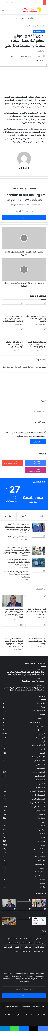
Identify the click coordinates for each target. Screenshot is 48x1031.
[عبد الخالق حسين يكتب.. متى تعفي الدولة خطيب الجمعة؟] (35, 630)
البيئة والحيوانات (34, 722)
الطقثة (17, 947)
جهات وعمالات (32, 26)
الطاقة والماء (40, 780)
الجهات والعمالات (27, 943)
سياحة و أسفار (39, 849)
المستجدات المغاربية (37, 803)
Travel (40, 730)
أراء (43, 741)
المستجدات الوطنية (38, 807)
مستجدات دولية (39, 876)
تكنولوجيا (41, 818)
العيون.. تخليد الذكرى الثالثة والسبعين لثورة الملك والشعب (36, 319)
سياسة (42, 853)
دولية (43, 837)
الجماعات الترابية (39, 772)
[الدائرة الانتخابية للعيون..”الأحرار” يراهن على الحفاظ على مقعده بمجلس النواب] (39, 921)
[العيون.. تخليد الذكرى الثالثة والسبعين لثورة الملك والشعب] (35, 308)
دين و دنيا (41, 841)
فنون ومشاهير (40, 864)
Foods (40, 718)
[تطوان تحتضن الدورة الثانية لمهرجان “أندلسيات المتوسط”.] (39, 903)
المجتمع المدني (39, 787)
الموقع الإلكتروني (40, 422)
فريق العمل (28, 1014)
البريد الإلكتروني (40, 411)
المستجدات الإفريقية (37, 791)
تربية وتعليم (40, 814)
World (42, 715)
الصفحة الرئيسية (39, 1014)
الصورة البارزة (27, 947)
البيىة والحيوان (40, 768)
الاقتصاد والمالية (39, 761)
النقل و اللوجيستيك (39, 951)
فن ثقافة (41, 860)
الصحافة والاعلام (40, 947)
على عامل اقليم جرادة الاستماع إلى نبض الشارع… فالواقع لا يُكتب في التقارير (13, 319)
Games (40, 726)
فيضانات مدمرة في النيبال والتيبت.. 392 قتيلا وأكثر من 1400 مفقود (36, 612)
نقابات (42, 883)
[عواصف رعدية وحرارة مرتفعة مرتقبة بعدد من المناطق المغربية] (9, 912)
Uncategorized (39, 711)
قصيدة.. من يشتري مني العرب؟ (19, 536)
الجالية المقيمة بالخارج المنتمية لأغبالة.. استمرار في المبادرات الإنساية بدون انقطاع (18, 562)
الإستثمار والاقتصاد (38, 757)
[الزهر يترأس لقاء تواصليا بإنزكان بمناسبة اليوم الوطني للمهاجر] (12, 334)
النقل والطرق (40, 810)
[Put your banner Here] (24, 18)
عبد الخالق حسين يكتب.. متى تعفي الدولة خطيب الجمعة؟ (37, 641)
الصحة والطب (40, 776)
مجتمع (42, 868)
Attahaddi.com (38, 1007)
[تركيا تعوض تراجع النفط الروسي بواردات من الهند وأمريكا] (9, 921)
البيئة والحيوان (40, 764)
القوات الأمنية (8, 947)
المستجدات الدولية (38, 795)
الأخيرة (24, 516)
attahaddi (39, 56)
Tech (43, 707)
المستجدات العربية (38, 799)
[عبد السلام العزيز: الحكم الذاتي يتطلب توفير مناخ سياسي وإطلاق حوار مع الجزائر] (12, 601)
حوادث (42, 833)
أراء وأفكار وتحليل (38, 745)
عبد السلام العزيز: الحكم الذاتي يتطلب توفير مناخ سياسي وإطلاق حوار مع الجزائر (14, 613)
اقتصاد (42, 753)
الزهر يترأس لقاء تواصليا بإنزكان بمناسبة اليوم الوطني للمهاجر (14, 344)
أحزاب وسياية (40, 738)
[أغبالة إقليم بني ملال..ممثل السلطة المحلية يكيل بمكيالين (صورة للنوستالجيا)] (38, 574)
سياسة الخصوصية (9, 1014)
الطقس (42, 784)
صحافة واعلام (40, 856)
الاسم (43, 401)
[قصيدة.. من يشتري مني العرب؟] (38, 539)
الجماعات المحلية (25, 939)
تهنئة (43, 822)
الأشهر (40, 516)
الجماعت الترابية (12, 939)
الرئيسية (41, 26)
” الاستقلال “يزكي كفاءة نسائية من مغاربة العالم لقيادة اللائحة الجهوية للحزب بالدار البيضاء (14, 642)
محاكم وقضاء (40, 872)
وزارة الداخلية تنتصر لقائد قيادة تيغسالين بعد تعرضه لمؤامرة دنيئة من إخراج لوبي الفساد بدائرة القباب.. (17, 527)
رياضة (42, 845)
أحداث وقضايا (40, 734)
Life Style (41, 703)
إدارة (43, 749)
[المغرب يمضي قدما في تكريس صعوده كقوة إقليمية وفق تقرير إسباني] (24, 921)
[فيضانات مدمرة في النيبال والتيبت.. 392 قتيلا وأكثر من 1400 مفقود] (35, 601)
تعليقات (8, 516)
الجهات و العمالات (12, 943)
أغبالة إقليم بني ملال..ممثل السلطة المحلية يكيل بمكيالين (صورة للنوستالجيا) (17, 574)
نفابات (42, 879)
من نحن (19, 1014)
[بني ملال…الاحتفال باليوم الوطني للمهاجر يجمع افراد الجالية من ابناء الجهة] (35, 334)
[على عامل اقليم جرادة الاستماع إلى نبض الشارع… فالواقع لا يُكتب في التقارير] (12, 308)
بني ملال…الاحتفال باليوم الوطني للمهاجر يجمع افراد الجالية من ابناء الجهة (36, 344)
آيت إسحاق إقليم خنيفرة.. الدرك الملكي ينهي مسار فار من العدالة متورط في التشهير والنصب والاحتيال (16, 550)
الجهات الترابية (40, 943)
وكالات (42, 887)
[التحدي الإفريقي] (32, 10)
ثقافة (43, 826)
